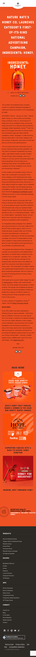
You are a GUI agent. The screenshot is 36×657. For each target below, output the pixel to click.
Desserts (5, 570)
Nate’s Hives (6, 593)
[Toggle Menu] (4, 3)
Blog (4, 612)
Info (4, 583)
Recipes (6, 558)
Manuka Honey (7, 543)
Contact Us (6, 610)
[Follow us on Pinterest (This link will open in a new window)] (19, 351)
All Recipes (6, 578)
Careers (5, 622)
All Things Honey (8, 600)
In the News (6, 615)
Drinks (5, 568)
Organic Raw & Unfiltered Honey (12, 541)
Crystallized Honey (8, 595)
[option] (18, 392)
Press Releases (7, 617)
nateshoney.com (18, 340)
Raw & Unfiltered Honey (10, 539)
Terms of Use (9, 644)
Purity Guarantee (8, 588)
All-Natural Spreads (8, 553)
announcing (8, 282)
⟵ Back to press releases (18, 92)
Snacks (5, 566)
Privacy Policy (20, 644)
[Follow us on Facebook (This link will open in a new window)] (16, 351)
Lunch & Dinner (7, 573)
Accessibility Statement (16, 647)
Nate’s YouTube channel (20, 303)
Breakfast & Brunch (8, 563)
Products (7, 533)
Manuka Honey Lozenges (10, 551)
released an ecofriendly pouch (22, 191)
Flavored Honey (7, 548)
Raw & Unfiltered (8, 590)
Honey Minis (6, 546)
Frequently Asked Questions (11, 597)
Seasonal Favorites (8, 575)
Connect (6, 605)
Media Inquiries (7, 620)
